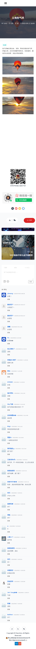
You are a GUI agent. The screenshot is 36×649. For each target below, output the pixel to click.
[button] (29, 220)
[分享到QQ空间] (20, 209)
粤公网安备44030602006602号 (19, 638)
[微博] (12, 629)
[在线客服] (24, 629)
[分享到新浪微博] (16, 209)
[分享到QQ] (23, 209)
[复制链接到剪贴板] (13, 209)
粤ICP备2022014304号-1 (18, 640)
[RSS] (18, 629)
